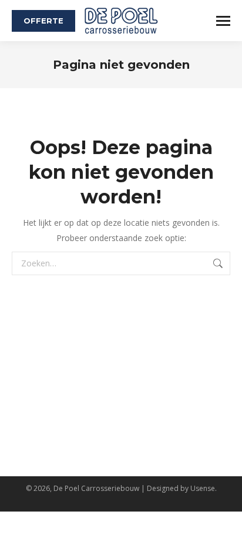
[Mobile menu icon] (223, 21)
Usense (202, 488)
